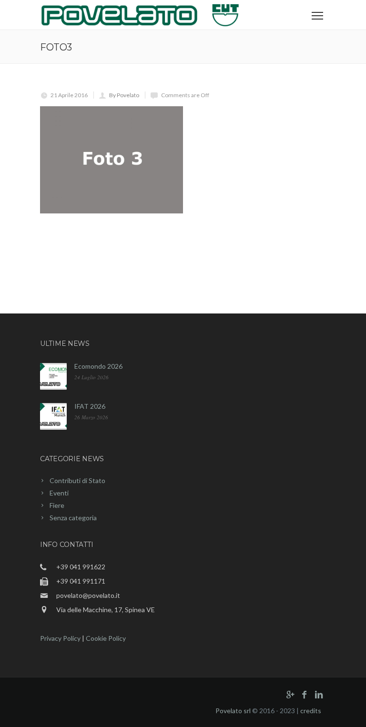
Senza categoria (73, 518)
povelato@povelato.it (88, 595)
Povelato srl (233, 711)
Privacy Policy (60, 638)
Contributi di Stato (77, 480)
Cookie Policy (106, 638)
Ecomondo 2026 (98, 366)
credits (310, 711)
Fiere (57, 505)
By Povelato (124, 95)
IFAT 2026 (89, 406)
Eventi (59, 493)
